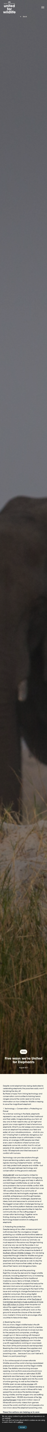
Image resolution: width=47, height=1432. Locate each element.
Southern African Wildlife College (17, 1253)
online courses (27, 1384)
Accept (22, 1427)
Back (25, 17)
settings (20, 1422)
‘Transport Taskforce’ (20, 1340)
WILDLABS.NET (8, 1175)
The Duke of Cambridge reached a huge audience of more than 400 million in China (23, 1302)
